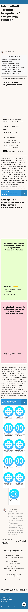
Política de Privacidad (6, 599)
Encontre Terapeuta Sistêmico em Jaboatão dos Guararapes (7, 541)
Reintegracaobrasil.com (14, 2)
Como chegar (20, 151)
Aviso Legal (4, 601)
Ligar (5, 151)
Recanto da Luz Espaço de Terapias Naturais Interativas (21, 542)
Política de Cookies (6, 603)
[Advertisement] (14, 36)
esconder (17, 56)
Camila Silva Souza (9, 51)
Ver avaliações (11, 151)
